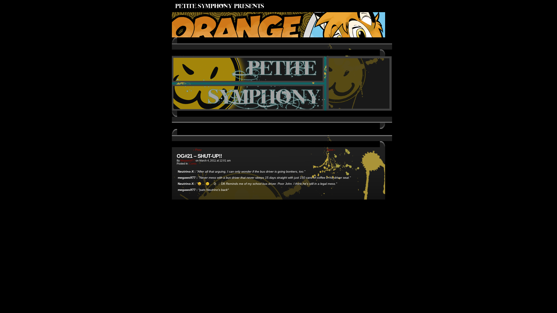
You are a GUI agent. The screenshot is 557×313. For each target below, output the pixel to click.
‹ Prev (197, 150)
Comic (193, 163)
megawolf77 (187, 160)
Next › (331, 150)
